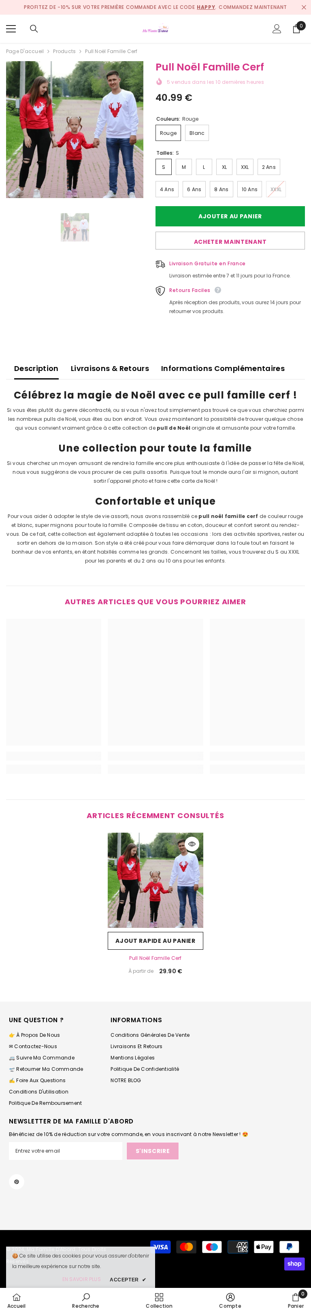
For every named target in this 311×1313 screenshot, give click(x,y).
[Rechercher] (34, 29)
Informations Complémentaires (223, 368)
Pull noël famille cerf (155, 958)
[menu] (11, 29)
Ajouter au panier (228, 216)
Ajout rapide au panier (155, 941)
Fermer (304, 7)
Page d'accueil (25, 51)
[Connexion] (277, 28)
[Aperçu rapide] (192, 844)
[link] (53, 756)
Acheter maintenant (230, 242)
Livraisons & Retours (110, 368)
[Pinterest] (16, 1181)
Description (36, 368)
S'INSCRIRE (153, 1151)
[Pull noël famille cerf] (155, 880)
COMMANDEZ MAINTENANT (253, 7)
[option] (74, 129)
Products (64, 51)
